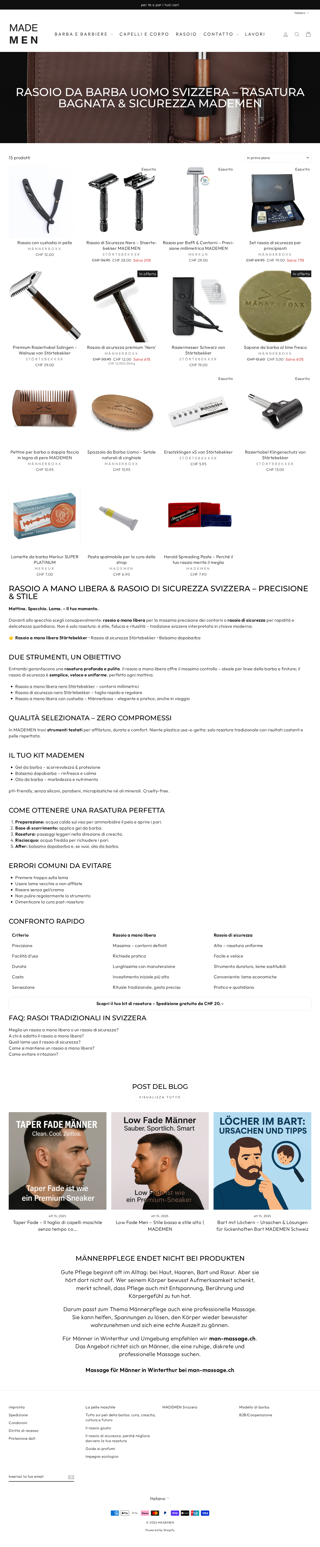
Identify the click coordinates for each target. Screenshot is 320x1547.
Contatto (219, 34)
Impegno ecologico (102, 1456)
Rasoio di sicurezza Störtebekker (123, 637)
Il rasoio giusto (98, 1428)
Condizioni (18, 1422)
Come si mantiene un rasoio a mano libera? (52, 1048)
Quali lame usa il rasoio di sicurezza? (45, 1042)
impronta (17, 1407)
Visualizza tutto (160, 1097)
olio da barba (104, 846)
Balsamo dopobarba (180, 637)
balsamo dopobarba (49, 846)
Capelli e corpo (144, 34)
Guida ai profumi (100, 1448)
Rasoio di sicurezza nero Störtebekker (52, 692)
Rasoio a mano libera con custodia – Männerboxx (64, 698)
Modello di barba (254, 1407)
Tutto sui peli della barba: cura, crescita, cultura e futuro (121, 1417)
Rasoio (186, 34)
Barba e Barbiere (82, 34)
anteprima (45, 232)
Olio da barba (29, 779)
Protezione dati (22, 1438)
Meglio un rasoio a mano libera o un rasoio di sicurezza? (64, 1029)
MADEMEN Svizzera (179, 1407)
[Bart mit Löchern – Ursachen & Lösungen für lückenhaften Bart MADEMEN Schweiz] (262, 1161)
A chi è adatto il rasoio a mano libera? (46, 1036)
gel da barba (88, 828)
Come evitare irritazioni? (33, 1054)
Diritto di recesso (24, 1430)
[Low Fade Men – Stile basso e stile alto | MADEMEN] (160, 1161)
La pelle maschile (100, 1407)
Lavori (255, 34)
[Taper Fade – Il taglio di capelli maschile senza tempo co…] (57, 1161)
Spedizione (18, 1415)
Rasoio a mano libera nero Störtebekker (55, 686)
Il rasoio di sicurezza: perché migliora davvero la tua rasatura (118, 1438)
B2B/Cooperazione (255, 1415)
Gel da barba (28, 767)
